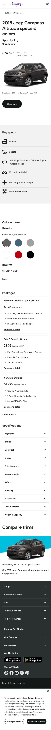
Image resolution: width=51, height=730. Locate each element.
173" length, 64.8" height (21, 182)
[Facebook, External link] (11, 673)
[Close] (48, 691)
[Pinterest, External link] (27, 673)
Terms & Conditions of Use (13, 683)
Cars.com (29, 704)
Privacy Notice (34, 698)
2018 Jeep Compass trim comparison (26, 570)
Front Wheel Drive (18, 191)
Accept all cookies (36, 721)
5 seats (12, 151)
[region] (25, 709)
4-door (12, 141)
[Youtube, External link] (17, 673)
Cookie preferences (14, 721)
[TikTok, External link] (6, 673)
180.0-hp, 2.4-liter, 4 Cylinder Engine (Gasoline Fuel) (28, 162)
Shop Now (12, 103)
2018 (13, 13)
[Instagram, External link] (22, 673)
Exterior (7, 228)
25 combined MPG (18, 172)
